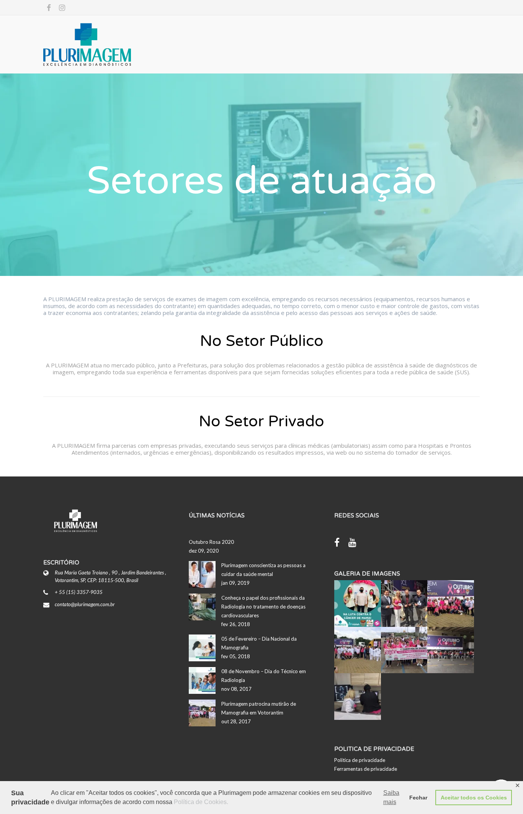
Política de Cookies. (201, 802)
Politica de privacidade (359, 760)
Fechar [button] (418, 797)
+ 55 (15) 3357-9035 (79, 592)
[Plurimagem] (116, 44)
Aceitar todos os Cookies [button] (474, 797)
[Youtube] (356, 543)
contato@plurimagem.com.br (85, 604)
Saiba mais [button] (391, 797)
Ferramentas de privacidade (365, 769)
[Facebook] (340, 543)
